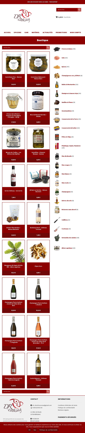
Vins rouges (66, 165)
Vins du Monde (67, 156)
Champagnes (66, 192)
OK (29, 430)
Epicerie (17, 32)
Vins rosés (65, 183)
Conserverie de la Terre (70, 119)
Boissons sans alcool (69, 209)
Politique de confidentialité (66, 408)
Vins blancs (65, 174)
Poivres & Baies (67, 49)
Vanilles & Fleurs (67, 102)
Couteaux (65, 229)
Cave (26, 32)
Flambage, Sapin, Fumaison (71, 146)
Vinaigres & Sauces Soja (70, 93)
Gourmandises (67, 111)
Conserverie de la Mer (69, 128)
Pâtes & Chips (66, 137)
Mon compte (75, 32)
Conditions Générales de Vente (67, 405)
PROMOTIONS (61, 32)
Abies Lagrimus (67, 248)
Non (35, 430)
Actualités (48, 32)
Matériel (35, 32)
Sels (63, 58)
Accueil (7, 32)
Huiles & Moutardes (68, 84)
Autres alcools (67, 201)
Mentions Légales (63, 410)
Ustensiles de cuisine (69, 238)
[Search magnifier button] (79, 9)
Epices (64, 67)
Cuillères (65, 220)
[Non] (82, 427)
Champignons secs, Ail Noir (71, 75)
